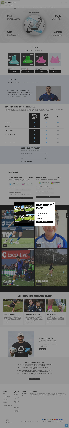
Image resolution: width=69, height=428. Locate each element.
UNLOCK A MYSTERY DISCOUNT (42, 221)
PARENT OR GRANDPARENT (42, 213)
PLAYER (39, 211)
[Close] (53, 203)
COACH (39, 215)
